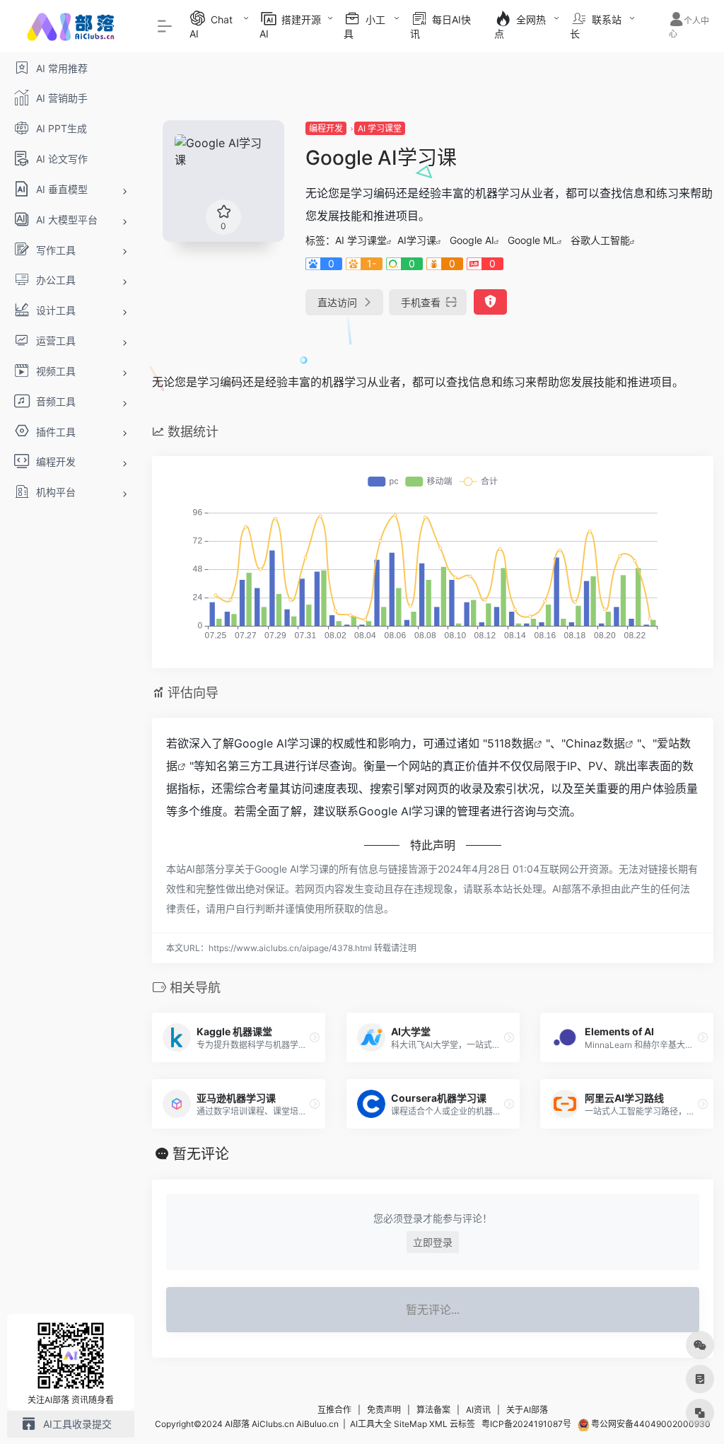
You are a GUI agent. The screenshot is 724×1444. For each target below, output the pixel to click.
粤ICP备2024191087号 (526, 1424)
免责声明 (384, 1409)
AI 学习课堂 (380, 128)
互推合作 (334, 1409)
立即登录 (432, 1242)
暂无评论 (201, 1154)
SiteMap (410, 1424)
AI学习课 (416, 240)
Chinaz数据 (595, 743)
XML (438, 1424)
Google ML (532, 240)
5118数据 (510, 743)
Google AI (472, 240)
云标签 (462, 1424)
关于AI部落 (527, 1409)
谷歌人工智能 (600, 240)
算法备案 (433, 1409)
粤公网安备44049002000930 (650, 1424)
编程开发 (326, 128)
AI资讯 (478, 1409)
